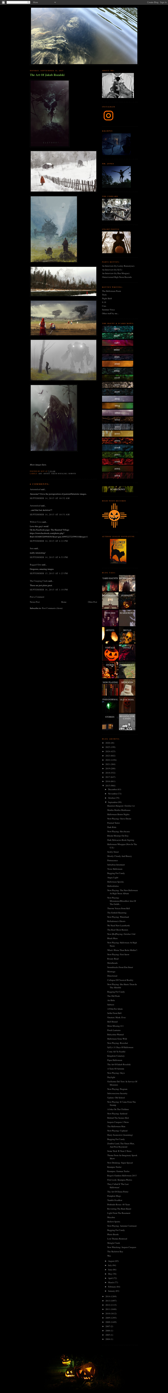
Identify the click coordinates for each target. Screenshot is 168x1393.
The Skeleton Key (115, 1251)
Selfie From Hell (114, 1013)
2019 (108, 768)
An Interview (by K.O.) (112, 269)
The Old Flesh (113, 995)
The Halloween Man (116, 1126)
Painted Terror (113, 822)
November (113, 793)
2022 (108, 759)
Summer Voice (108, 309)
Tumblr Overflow (114, 1200)
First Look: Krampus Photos (119, 1179)
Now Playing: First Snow (118, 954)
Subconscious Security (117, 1093)
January (112, 1290)
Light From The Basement (118, 1212)
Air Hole (111, 1000)
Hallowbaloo (113, 885)
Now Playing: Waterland (118, 916)
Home (63, 601)
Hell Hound (112, 1021)
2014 (108, 1296)
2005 (108, 1334)
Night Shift (107, 298)
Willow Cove (36, 521)
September (113, 802)
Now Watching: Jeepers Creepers (121, 1247)
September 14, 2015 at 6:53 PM (49, 557)
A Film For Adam (115, 1008)
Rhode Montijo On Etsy (118, 835)
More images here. (38, 464)
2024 (108, 751)
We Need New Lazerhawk (118, 925)
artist (46, 473)
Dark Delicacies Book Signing (120, 839)
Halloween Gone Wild (117, 1038)
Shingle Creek (113, 1242)
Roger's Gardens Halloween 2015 (122, 1175)
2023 (108, 755)
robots (72, 473)
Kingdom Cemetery (116, 1055)
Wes (109, 1255)
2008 (108, 1321)
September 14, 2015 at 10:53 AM (50, 514)
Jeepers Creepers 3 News (118, 1122)
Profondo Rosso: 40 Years (118, 1204)
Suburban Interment (116, 864)
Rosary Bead (113, 958)
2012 (108, 1304)
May (110, 1273)
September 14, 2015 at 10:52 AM (50, 498)
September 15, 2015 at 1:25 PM (49, 573)
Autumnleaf (35, 489)
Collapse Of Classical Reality (120, 980)
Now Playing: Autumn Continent (122, 1225)
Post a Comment (37, 596)
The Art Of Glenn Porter (117, 1191)
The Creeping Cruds (39, 580)
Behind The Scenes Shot (118, 1117)
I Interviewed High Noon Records (117, 277)
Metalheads (112, 962)
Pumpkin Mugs (114, 1195)
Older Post (92, 601)
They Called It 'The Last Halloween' (118, 1186)
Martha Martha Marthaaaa (118, 810)
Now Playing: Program (117, 1089)
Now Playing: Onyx (116, 1072)
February (112, 1286)
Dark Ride (111, 827)
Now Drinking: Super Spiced (120, 1162)
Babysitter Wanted (115, 1034)
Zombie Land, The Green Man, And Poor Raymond (121, 1145)
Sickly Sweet (113, 851)
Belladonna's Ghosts (116, 921)
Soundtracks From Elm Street (120, 967)
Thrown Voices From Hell (118, 908)
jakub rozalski (59, 473)
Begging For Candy (116, 873)
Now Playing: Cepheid (117, 1130)
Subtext (110, 1004)
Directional (112, 975)
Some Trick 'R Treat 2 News (119, 1151)
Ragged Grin (35, 564)
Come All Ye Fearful (116, 1051)
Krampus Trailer (114, 1166)
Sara (32, 548)
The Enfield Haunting (116, 912)
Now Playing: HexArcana (118, 831)
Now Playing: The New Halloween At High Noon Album (122, 892)
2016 (108, 781)
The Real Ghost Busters (117, 929)
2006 (108, 1330)
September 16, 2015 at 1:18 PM (49, 589)
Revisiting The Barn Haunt (119, 1208)
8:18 (104, 302)
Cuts (104, 305)
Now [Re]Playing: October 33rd (121, 934)
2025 (108, 747)
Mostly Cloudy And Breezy (119, 856)
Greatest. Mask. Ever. (116, 1017)
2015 (108, 785)
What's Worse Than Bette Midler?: (122, 950)
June (110, 1269)
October (112, 797)
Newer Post (35, 601)
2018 (108, 772)
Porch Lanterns (114, 1030)
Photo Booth (113, 1234)
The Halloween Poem (111, 291)
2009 (108, 1317)
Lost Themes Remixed (117, 1238)
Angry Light (112, 877)
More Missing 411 (115, 1025)
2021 (108, 764)
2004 (108, 1339)
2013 (108, 1300)
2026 (108, 742)
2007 (108, 1326)
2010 (108, 1313)
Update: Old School (116, 1097)
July (110, 1265)
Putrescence (112, 860)
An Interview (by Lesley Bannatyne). (118, 265)
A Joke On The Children (118, 1109)
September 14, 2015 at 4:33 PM (49, 540)
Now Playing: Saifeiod (117, 1113)
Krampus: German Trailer (118, 1171)
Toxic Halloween (114, 868)
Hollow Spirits (113, 1221)
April (110, 1278)
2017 (108, 776)
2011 (108, 1309)
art (40, 473)
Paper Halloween (114, 1060)
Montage (111, 971)
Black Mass (112, 938)
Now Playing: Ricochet (117, 1043)
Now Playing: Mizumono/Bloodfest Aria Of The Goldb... (121, 901)
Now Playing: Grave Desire (119, 818)
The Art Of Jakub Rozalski (47, 75)
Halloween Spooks (115, 881)
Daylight (111, 1077)
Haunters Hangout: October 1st (121, 805)
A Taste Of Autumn (115, 1068)
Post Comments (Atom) (52, 608)
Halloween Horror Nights (118, 814)
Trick (104, 294)
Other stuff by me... (110, 313)
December (112, 789)
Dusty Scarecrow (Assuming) (120, 1134)
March (111, 1282)
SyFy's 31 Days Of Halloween (120, 1047)
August (111, 1261)
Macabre (111, 1217)
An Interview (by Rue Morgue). (116, 273)
